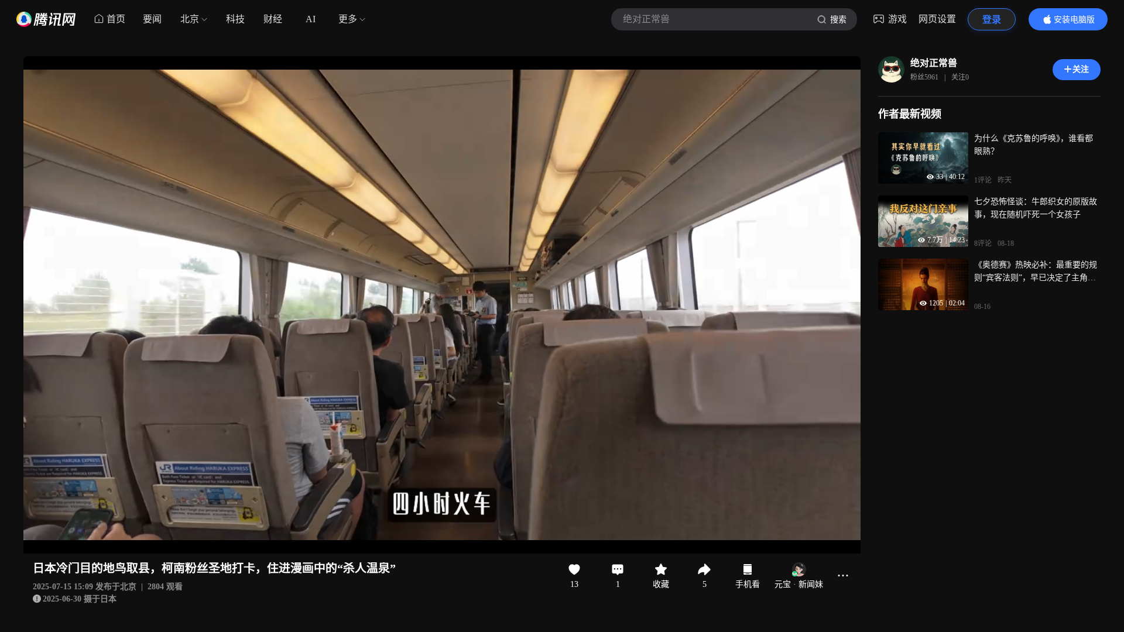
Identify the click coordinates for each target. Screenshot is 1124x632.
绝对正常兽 (933, 63)
